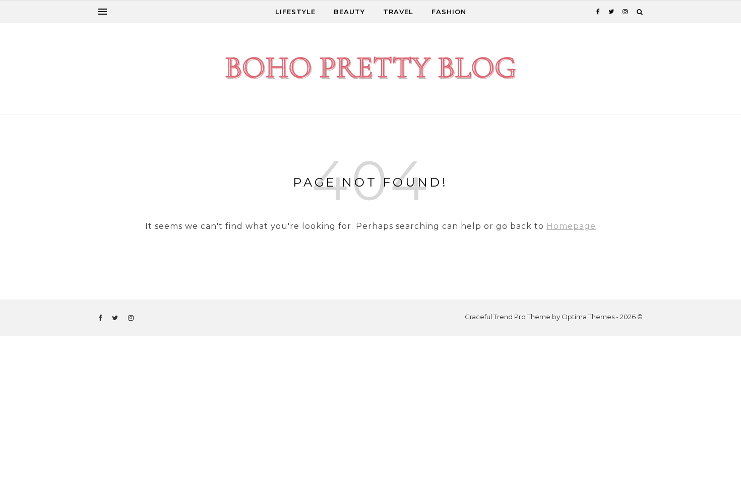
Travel (398, 12)
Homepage (571, 226)
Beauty (349, 12)
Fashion (448, 12)
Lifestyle (295, 12)
